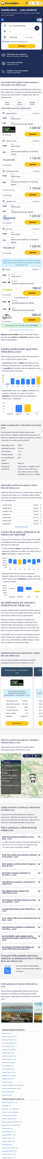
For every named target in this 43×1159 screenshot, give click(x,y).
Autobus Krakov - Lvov (9, 1133)
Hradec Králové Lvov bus (9, 1117)
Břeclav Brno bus (7, 1035)
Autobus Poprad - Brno (9, 1074)
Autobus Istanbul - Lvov (9, 1120)
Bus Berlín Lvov (6, 1107)
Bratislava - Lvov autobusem (10, 1111)
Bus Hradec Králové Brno (9, 1045)
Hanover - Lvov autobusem (10, 1114)
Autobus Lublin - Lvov (8, 1143)
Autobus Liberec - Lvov (9, 1137)
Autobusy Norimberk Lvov (10, 1149)
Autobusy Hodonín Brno (9, 1041)
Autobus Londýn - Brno (9, 1058)
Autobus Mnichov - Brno (9, 1061)
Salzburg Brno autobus (9, 1077)
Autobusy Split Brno (8, 1080)
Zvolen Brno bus (7, 1097)
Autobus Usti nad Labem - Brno (11, 1090)
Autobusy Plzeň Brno (8, 1071)
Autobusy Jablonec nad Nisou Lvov (12, 1124)
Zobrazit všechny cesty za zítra (22, 330)
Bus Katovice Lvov (7, 1130)
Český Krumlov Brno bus (9, 1038)
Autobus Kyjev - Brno (8, 1055)
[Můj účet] (26, 3)
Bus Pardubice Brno (8, 1067)
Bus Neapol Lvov (7, 1146)
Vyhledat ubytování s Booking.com (16, 42)
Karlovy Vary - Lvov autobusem (11, 1127)
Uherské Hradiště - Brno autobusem (12, 1087)
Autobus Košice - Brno (8, 1048)
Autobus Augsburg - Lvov (9, 1104)
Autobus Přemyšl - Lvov (9, 1156)
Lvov (38, 758)
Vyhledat (32, 134)
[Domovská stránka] (12, 3)
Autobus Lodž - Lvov (8, 1140)
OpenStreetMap (33, 799)
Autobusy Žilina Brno (8, 1093)
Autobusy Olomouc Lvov (9, 1153)
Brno (28, 758)
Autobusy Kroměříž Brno (9, 1051)
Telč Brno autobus (7, 1084)
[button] (32, 781)
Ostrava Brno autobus (8, 1064)
